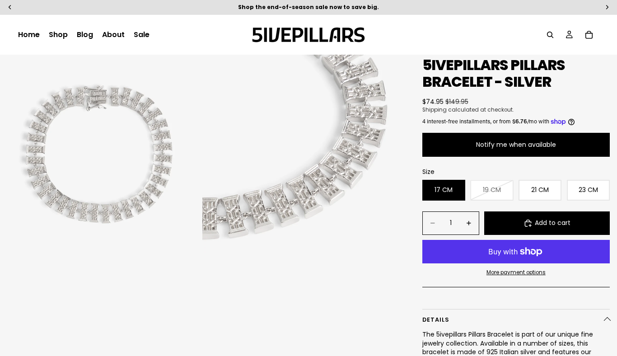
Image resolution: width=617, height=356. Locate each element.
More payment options (516, 272)
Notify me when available (516, 144)
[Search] (550, 35)
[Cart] (589, 35)
